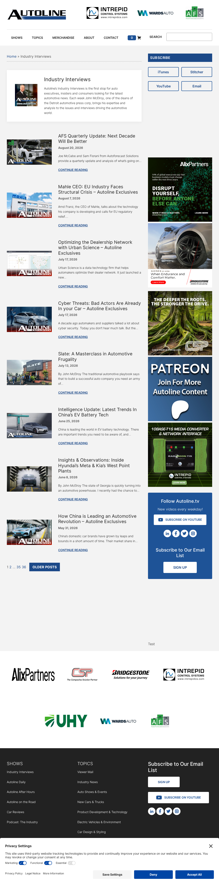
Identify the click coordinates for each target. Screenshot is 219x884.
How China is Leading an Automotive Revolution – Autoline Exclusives (97, 518)
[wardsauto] (155, 13)
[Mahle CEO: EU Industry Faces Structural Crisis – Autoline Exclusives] (29, 216)
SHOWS (15, 763)
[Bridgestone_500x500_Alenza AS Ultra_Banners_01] (180, 286)
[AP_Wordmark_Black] (33, 675)
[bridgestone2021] (130, 675)
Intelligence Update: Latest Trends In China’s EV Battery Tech (97, 412)
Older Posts (45, 567)
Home (11, 56)
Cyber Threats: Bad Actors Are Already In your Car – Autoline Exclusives (99, 306)
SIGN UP (180, 567)
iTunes (163, 72)
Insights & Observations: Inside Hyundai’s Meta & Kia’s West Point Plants (94, 465)
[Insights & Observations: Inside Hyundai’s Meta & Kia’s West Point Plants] (29, 490)
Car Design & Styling (91, 832)
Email (196, 86)
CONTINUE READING (73, 170)
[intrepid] (107, 13)
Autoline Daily (16, 782)
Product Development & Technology (102, 812)
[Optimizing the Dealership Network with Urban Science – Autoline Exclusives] (29, 275)
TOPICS (85, 763)
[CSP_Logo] (82, 675)
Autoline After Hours (21, 792)
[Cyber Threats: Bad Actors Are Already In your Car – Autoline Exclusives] (29, 331)
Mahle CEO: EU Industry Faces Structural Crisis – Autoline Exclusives (98, 189)
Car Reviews (15, 812)
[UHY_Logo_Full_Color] (66, 722)
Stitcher (196, 72)
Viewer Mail (85, 772)
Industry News (87, 782)
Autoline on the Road (21, 802)
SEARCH (155, 36)
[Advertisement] (180, 122)
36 (24, 567)
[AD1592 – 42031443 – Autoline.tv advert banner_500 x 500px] (180, 220)
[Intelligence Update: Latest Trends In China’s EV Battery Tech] (29, 437)
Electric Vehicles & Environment (99, 822)
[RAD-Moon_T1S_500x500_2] (180, 485)
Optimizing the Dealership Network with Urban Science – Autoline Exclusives (95, 247)
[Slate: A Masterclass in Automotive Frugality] (29, 384)
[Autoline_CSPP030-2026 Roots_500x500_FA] (180, 354)
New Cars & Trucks (90, 802)
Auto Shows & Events (92, 792)
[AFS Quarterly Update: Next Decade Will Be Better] (29, 163)
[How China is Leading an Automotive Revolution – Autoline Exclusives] (29, 543)
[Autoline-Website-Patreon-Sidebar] (180, 420)
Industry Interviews (20, 772)
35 (18, 567)
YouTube (163, 86)
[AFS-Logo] (194, 13)
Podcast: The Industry (22, 822)
